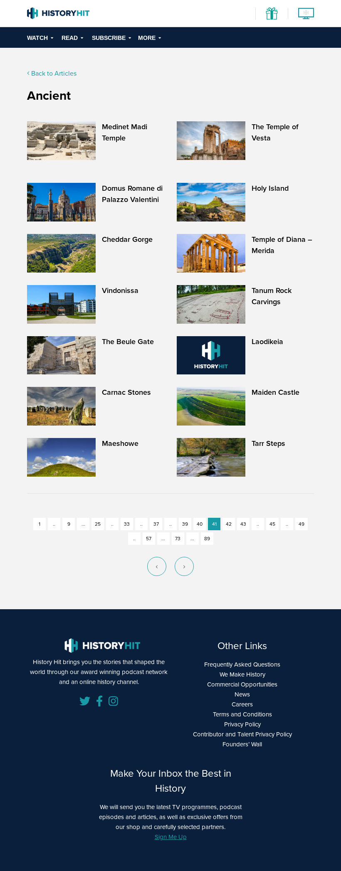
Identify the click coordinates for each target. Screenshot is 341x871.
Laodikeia (267, 341)
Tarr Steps (268, 443)
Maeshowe (120, 443)
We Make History (242, 674)
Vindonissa (120, 290)
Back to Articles (53, 73)
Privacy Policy (242, 724)
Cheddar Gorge (127, 239)
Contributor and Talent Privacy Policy (242, 734)
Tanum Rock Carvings (272, 296)
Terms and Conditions (242, 714)
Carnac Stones (126, 392)
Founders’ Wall (242, 744)
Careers (242, 704)
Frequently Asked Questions (242, 664)
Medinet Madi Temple (124, 132)
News (242, 694)
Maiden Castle (275, 392)
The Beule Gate (128, 341)
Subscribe (109, 37)
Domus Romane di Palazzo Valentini (132, 194)
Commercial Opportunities (242, 684)
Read (70, 37)
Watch (37, 37)
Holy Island (270, 188)
